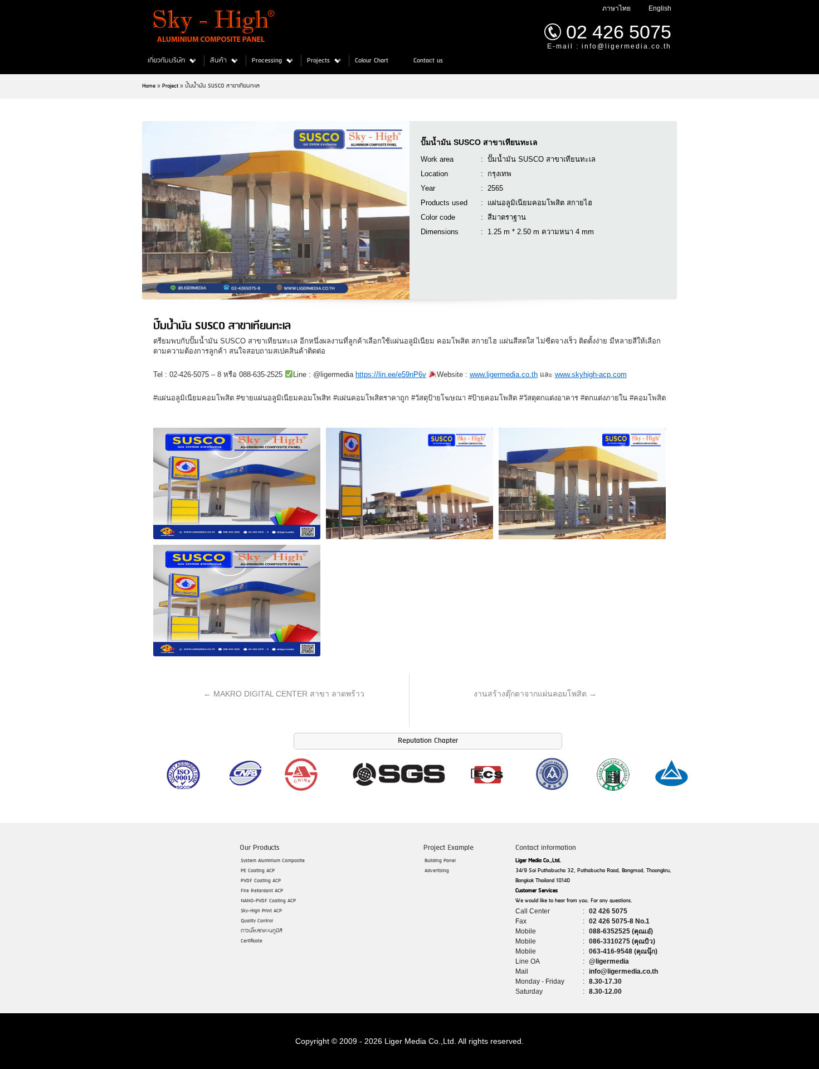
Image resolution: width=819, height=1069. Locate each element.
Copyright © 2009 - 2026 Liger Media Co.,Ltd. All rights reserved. (409, 1041)
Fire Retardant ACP (262, 891)
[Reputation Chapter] (427, 791)
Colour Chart (371, 60)
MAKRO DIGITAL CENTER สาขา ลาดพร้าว (283, 693)
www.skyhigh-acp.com (591, 374)
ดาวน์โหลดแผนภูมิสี (261, 931)
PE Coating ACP (258, 871)
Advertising (437, 871)
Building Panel (440, 861)
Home (148, 86)
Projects (318, 60)
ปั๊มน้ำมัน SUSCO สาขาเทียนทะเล (479, 142)
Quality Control (257, 921)
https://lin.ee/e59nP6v (390, 374)
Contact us (428, 60)
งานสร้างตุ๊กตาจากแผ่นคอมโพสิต (535, 693)
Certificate (251, 941)
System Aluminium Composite (273, 861)
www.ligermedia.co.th (504, 374)
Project (170, 86)
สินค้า (218, 60)
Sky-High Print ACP (261, 911)
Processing (267, 60)
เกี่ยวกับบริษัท (166, 60)
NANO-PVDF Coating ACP (268, 901)
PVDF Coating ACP (261, 881)
